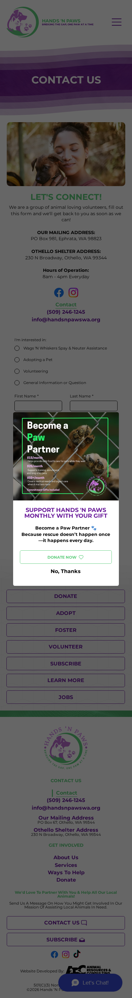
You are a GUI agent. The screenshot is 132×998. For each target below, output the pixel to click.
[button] (66, 571)
